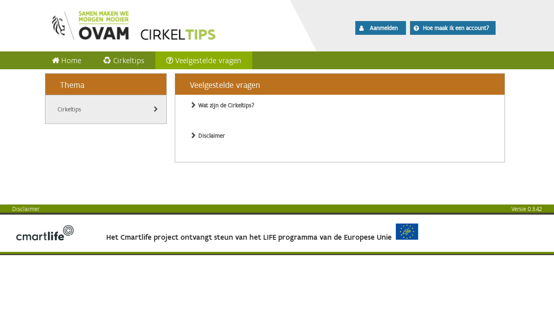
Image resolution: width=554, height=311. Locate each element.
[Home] (156, 24)
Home (71, 60)
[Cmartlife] (45, 238)
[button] (380, 28)
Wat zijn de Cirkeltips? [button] (226, 105)
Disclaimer (26, 209)
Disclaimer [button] (211, 135)
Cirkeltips (128, 60)
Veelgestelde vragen (208, 60)
